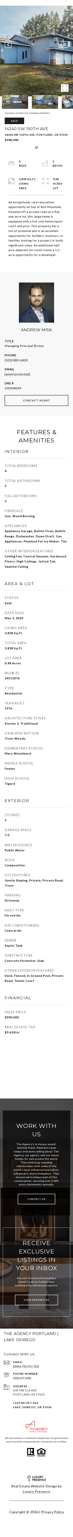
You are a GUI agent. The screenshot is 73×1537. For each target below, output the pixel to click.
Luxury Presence (36, 1491)
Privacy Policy (52, 1512)
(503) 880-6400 (16, 360)
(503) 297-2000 (22, 1378)
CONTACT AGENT (36, 400)
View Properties (36, 1299)
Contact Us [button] (36, 1199)
